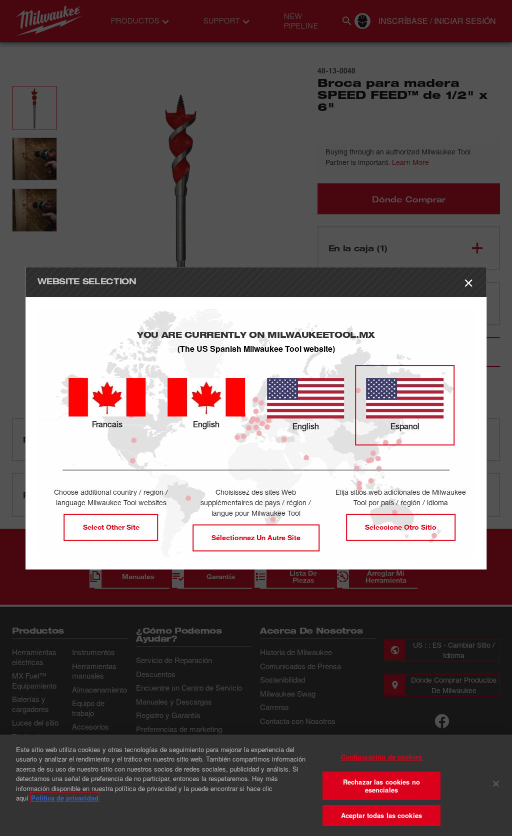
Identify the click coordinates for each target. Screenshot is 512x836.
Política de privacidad (64, 798)
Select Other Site (111, 527)
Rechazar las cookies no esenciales (381, 786)
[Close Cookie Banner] (496, 784)
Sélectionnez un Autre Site (256, 537)
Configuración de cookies (381, 757)
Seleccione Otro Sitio (400, 527)
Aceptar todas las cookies (381, 815)
